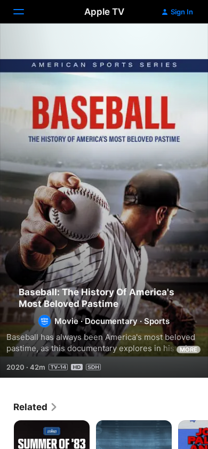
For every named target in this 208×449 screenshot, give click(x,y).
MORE (188, 349)
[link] (35, 407)
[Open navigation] (25, 11)
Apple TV (104, 11)
